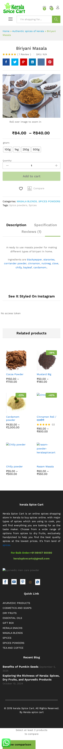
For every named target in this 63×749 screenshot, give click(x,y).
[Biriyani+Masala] (14, 62)
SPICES (7, 637)
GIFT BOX (8, 622)
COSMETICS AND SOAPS (17, 608)
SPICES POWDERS (49, 201)
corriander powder (15, 263)
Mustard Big (44, 374)
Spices (33, 205)
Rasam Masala (45, 466)
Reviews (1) (31, 231)
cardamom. (40, 267)
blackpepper (34, 259)
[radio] (7, 149)
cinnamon (34, 263)
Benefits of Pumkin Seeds (20, 666)
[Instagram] (30, 582)
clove (55, 263)
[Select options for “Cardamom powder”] (8, 410)
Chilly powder (14, 466)
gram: (6, 142)
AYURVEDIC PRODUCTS (16, 603)
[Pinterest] (22, 582)
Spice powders (18, 205)
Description (16, 225)
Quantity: (7, 161)
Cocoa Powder (14, 374)
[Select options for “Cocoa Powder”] (8, 368)
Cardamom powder (12, 418)
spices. (7, 545)
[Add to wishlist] (21, 188)
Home (6, 31)
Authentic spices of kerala (28, 31)
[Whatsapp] (37, 582)
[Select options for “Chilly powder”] (8, 460)
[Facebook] (5, 582)
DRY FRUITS (10, 613)
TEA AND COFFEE (13, 647)
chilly (19, 267)
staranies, (49, 259)
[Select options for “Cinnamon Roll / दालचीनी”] (39, 410)
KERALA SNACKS (12, 628)
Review (24, 54)
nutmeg (46, 263)
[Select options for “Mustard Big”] (39, 368)
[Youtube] (14, 582)
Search (56, 19)
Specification (45, 225)
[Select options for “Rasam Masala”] (39, 460)
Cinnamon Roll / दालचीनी (46, 418)
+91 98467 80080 (41, 552)
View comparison (19, 744)
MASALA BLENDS (27, 201)
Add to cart (31, 176)
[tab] (16, 226)
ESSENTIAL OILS (12, 618)
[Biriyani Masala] (6, 62)
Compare (38, 188)
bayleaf (27, 267)
